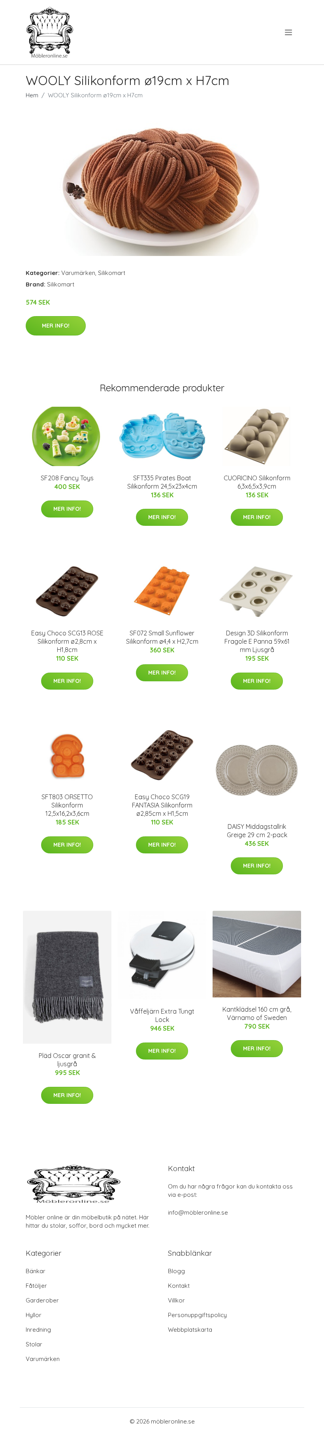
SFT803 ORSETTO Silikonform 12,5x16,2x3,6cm (67, 805)
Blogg (176, 1271)
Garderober (42, 1300)
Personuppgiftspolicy (197, 1315)
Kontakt (179, 1285)
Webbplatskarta (190, 1329)
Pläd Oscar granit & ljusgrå (67, 1060)
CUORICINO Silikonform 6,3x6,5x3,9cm (257, 482)
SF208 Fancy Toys (67, 478)
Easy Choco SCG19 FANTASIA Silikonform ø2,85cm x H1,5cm (162, 805)
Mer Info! (56, 325)
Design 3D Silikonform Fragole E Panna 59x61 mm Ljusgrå (257, 641)
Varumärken (78, 273)
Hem (32, 95)
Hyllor (33, 1315)
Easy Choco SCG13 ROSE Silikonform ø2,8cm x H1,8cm (67, 641)
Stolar (34, 1344)
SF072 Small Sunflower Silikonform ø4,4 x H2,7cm (162, 637)
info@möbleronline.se (198, 1212)
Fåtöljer (36, 1285)
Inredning (38, 1329)
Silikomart (111, 273)
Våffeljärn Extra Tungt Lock (162, 1015)
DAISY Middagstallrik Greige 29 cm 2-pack (257, 831)
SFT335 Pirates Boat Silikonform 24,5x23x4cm (162, 482)
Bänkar (35, 1271)
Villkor (176, 1300)
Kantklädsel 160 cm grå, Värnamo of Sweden (256, 1013)
